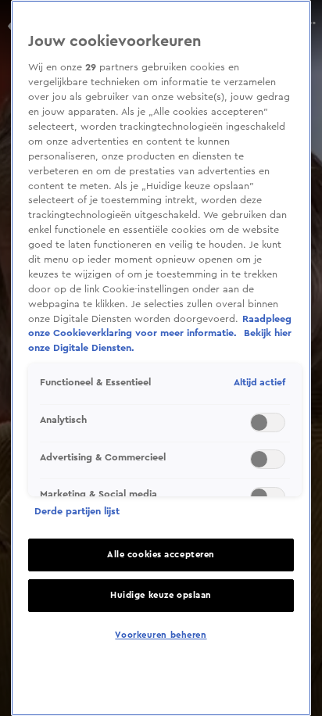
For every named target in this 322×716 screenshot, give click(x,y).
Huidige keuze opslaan (161, 595)
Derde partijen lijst (77, 511)
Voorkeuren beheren (160, 635)
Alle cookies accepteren (161, 554)
